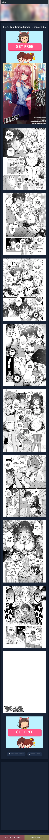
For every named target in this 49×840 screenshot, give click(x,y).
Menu (4, 2)
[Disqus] (24, 796)
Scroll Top (35, 754)
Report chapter (17, 754)
